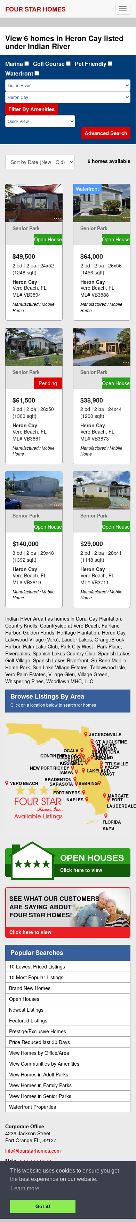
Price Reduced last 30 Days (39, 1041)
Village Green (92, 674)
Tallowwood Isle (107, 667)
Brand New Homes (29, 987)
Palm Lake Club (40, 646)
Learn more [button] (25, 1188)
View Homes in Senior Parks (40, 1095)
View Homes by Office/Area (39, 1052)
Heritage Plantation (78, 632)
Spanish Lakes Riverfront (60, 660)
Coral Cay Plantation (98, 618)
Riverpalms (17, 653)
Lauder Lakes (77, 639)
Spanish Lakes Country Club (64, 653)
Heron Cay (113, 632)
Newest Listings (26, 1009)
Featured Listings (28, 1020)
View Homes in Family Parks (40, 1085)
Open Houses (24, 998)
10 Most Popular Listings (36, 977)
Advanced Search (106, 133)
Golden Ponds (38, 632)
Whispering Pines (24, 681)
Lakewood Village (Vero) (32, 639)
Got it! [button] (42, 1206)
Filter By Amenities (31, 109)
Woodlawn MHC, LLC (69, 681)
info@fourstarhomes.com (33, 1150)
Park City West (77, 646)
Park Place (109, 646)
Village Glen (61, 674)
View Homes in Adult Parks (38, 1074)
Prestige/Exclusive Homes (37, 1031)
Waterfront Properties (32, 1106)
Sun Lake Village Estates (60, 667)
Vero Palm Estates (25, 674)
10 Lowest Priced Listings (37, 966)
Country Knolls (21, 625)
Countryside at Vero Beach (69, 625)
